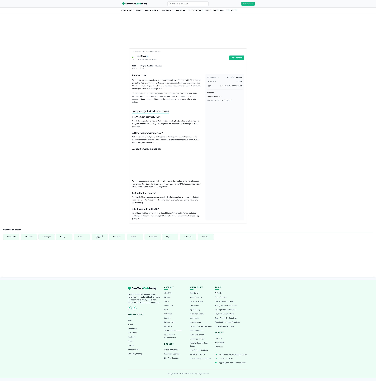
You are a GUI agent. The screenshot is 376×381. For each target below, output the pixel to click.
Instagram (228, 100)
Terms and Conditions (172, 330)
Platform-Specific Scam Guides (199, 344)
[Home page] (135, 4)
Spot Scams (194, 306)
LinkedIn (210, 100)
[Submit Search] (170, 4)
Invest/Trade (180, 10)
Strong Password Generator (226, 306)
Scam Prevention (196, 330)
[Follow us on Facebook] (130, 308)
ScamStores (132, 329)
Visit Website (237, 58)
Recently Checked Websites (201, 326)
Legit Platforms (151, 10)
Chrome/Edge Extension (224, 326)
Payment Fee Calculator (224, 314)
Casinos (131, 345)
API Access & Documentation (170, 336)
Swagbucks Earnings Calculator (227, 322)
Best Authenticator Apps (224, 301)
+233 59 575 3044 (225, 359)
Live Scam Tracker (197, 335)
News (130, 320)
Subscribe (168, 314)
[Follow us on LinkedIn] (134, 308)
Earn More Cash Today (139, 51)
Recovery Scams (196, 301)
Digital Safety (195, 310)
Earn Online (166, 10)
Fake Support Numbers (199, 350)
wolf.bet (210, 93)
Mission (167, 297)
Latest (130, 10)
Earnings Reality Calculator (225, 310)
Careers (167, 318)
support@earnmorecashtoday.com (232, 363)
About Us (224, 10)
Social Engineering (135, 354)
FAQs (166, 310)
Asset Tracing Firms (197, 339)
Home (123, 10)
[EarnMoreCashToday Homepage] (143, 288)
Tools (207, 10)
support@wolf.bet (214, 96)
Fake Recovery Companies (200, 359)
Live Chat (218, 338)
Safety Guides (133, 349)
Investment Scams (197, 314)
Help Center (219, 343)
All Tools (218, 293)
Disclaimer (168, 326)
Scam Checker (220, 297)
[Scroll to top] (372, 372)
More (233, 10)
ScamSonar (194, 293)
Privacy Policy (169, 322)
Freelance (132, 337)
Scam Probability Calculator (226, 318)
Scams (138, 10)
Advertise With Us (171, 350)
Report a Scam (248, 4)
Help (215, 10)
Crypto (130, 341)
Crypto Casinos (195, 10)
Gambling (150, 51)
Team (166, 301)
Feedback (219, 347)
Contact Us (168, 306)
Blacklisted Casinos (197, 354)
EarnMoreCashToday (190, 374)
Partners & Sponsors (172, 354)
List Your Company (171, 358)
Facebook (219, 100)
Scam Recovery (196, 297)
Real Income (194, 318)
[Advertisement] (188, 32)
